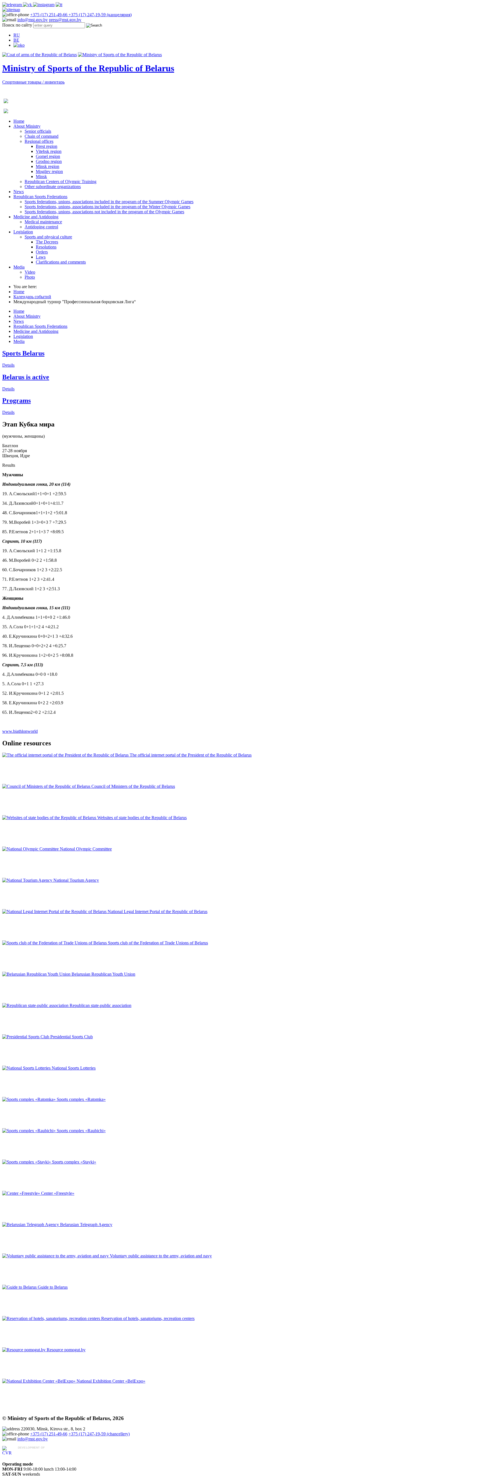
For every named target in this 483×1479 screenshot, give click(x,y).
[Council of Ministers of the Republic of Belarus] (46, 786)
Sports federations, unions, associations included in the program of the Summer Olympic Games (109, 201)
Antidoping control (41, 226)
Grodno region (49, 161)
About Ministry (27, 126)
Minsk (41, 176)
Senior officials (38, 131)
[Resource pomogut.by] (24, 1349)
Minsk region (47, 166)
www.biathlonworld (20, 731)
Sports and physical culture (48, 236)
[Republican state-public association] (36, 1005)
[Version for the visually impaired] (19, 45)
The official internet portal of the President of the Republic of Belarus (191, 755)
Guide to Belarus (53, 1287)
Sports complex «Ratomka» (81, 1099)
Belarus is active (25, 377)
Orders (42, 252)
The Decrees (47, 242)
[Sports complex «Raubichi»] (29, 1130)
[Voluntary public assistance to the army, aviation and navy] (56, 1255)
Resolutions (46, 247)
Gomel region (48, 156)
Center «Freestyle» (57, 1193)
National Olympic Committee (86, 849)
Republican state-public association (100, 1005)
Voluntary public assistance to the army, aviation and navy (161, 1255)
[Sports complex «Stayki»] (27, 1162)
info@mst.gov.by (32, 19)
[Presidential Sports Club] (26, 1036)
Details (8, 365)
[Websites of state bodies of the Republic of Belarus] (49, 817)
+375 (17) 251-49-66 (49, 14)
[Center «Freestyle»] (21, 1193)
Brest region (46, 146)
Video (30, 272)
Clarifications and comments (61, 262)
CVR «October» (32, 1452)
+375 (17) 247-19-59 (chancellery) (99, 1433)
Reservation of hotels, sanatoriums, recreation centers (148, 1318)
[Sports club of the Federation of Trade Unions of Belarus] (55, 942)
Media (19, 267)
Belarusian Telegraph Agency (86, 1224)
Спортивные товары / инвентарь (33, 82)
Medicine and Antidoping (35, 216)
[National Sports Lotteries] (27, 1068)
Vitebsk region (48, 151)
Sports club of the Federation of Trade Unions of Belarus (158, 942)
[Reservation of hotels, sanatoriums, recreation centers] (51, 1318)
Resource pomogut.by (66, 1349)
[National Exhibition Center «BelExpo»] (39, 1381)
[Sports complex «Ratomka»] (29, 1099)
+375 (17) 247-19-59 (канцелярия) (100, 14)
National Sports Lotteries (74, 1068)
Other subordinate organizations (53, 186)
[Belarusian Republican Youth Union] (37, 974)
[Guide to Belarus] (20, 1287)
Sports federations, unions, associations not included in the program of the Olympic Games (104, 211)
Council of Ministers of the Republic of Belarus (133, 786)
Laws (41, 257)
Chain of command (41, 136)
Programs (16, 400)
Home (18, 121)
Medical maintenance (43, 221)
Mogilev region (49, 171)
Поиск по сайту (17, 25)
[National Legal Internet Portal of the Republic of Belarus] (55, 911)
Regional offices (39, 141)
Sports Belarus (23, 353)
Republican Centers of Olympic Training (60, 181)
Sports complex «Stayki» (74, 1162)
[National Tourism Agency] (27, 880)
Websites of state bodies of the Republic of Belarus (142, 817)
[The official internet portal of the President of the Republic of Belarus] (66, 755)
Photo (30, 277)
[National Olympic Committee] (31, 849)
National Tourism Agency (76, 880)
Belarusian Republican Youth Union (103, 974)
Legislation (23, 231)
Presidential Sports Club (71, 1036)
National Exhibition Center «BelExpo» (111, 1381)
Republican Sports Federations (40, 196)
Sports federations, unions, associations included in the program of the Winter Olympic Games (107, 206)
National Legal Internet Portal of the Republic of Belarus (157, 911)
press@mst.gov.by (65, 19)
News (18, 191)
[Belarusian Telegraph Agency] (31, 1224)
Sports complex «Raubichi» (81, 1130)
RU (16, 35)
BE (16, 40)
